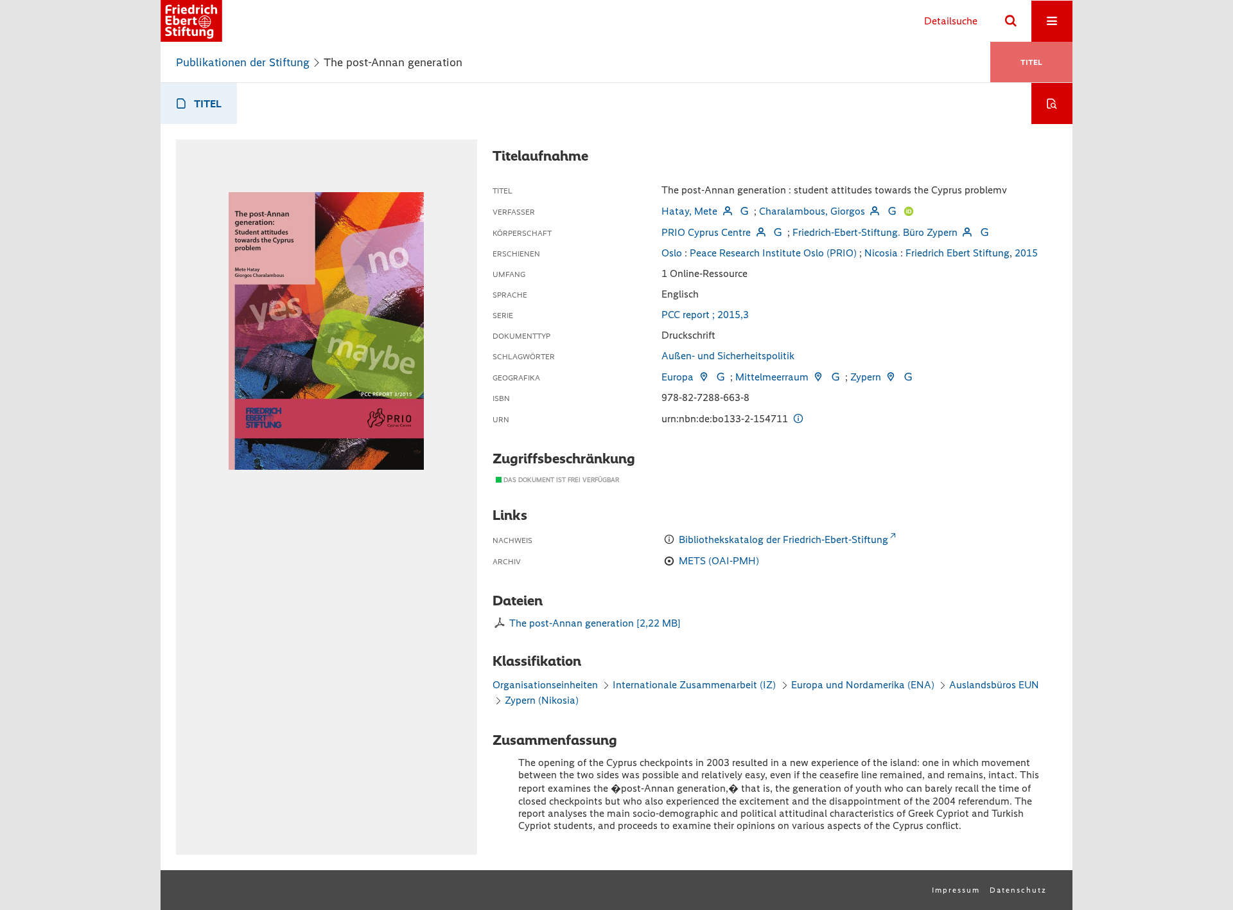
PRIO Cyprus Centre (706, 232)
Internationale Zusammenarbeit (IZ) (694, 685)
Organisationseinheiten (545, 685)
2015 (1026, 253)
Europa (677, 377)
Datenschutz (1018, 890)
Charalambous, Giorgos (812, 211)
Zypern (865, 377)
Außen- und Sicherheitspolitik (727, 356)
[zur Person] (727, 211)
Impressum (956, 890)
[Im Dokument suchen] (1051, 103)
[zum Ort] (703, 377)
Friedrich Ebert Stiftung (957, 253)
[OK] (1010, 21)
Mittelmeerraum (772, 377)
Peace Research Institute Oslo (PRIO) (773, 253)
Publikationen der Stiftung (243, 62)
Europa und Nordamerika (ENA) (862, 685)
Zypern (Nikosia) (542, 700)
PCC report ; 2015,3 (705, 314)
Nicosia (881, 253)
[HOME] (191, 21)
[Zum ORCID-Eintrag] (909, 211)
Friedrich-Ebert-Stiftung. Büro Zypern (875, 232)
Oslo (671, 253)
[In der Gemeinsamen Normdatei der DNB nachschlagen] (744, 211)
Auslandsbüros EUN (994, 685)
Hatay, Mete (689, 211)
